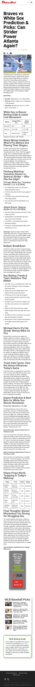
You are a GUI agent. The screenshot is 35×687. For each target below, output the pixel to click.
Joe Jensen (8, 49)
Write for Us (16, 675)
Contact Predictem (11, 673)
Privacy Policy (23, 673)
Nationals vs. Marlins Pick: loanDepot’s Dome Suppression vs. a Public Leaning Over (20, 604)
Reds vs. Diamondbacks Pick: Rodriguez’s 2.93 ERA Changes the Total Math (20, 628)
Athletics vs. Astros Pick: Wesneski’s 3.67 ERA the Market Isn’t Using (20, 616)
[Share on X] (7, 53)
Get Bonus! (16, 583)
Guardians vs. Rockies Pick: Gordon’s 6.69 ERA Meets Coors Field (20, 622)
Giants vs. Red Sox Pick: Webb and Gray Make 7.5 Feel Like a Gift (20, 610)
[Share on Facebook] (4, 53)
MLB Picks (25, 49)
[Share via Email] (11, 53)
